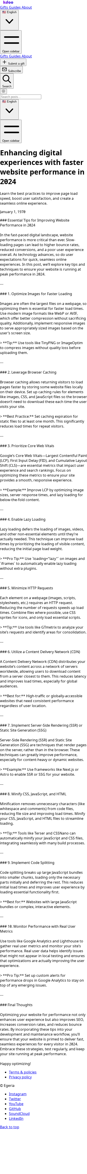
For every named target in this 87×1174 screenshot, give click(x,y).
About (27, 7)
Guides (15, 7)
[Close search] (3, 91)
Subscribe (14, 71)
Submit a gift (16, 63)
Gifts (4, 7)
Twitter (15, 1098)
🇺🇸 (9, 12)
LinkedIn (16, 1118)
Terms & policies (23, 1072)
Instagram (18, 1094)
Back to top (9, 1127)
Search (6, 86)
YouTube (16, 1103)
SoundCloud (19, 1113)
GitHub (15, 1108)
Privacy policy (20, 1077)
